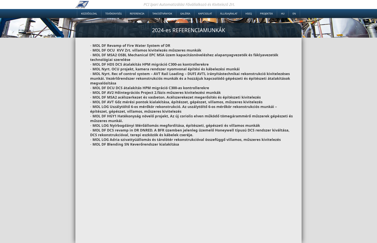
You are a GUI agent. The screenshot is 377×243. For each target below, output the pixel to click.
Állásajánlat (228, 13)
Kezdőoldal (89, 13)
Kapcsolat (205, 13)
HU (283, 13)
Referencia (137, 13)
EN (294, 13)
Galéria (185, 13)
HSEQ (248, 13)
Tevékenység (113, 13)
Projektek (266, 13)
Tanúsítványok (162, 13)
